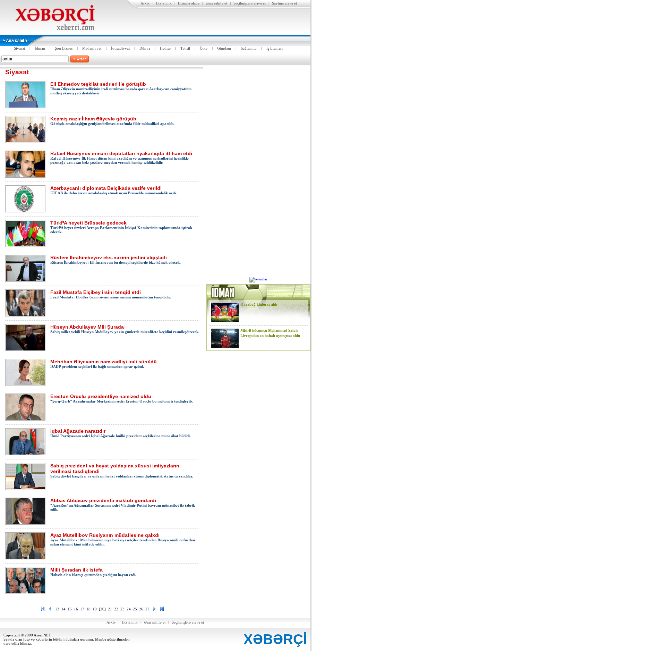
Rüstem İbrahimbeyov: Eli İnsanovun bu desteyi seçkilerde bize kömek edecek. (115, 259)
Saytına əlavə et (284, 3)
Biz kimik (164, 3)
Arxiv (145, 3)
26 (141, 609)
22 (116, 609)
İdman (40, 48)
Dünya (144, 48)
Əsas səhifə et (216, 3)
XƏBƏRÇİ (275, 639)
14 (63, 609)
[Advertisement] (258, 171)
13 (57, 609)
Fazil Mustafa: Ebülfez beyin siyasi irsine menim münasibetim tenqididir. (110, 294)
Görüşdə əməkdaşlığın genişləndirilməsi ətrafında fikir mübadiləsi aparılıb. (112, 121)
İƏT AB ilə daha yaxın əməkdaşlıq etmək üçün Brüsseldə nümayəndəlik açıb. (113, 190)
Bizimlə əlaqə (188, 3)
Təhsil (185, 48)
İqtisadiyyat (120, 48)
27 (147, 609)
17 (82, 609)
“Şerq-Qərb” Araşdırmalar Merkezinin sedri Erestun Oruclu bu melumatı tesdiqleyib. (121, 398)
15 (70, 609)
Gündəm (224, 48)
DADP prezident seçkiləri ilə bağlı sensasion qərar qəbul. (103, 364)
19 (95, 609)
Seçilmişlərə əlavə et (249, 3)
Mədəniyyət (91, 48)
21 (110, 609)
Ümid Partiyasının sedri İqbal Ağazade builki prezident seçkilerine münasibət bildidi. (120, 433)
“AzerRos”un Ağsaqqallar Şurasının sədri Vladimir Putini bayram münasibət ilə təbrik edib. (122, 505)
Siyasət (19, 48)
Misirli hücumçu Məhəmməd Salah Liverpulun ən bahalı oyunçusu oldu (270, 333)
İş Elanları (274, 48)
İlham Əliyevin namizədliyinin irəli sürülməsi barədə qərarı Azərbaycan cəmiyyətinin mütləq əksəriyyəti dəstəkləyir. (120, 88)
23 (122, 609)
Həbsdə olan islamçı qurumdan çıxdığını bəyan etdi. (93, 572)
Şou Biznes (63, 48)
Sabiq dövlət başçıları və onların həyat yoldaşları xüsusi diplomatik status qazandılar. (121, 470)
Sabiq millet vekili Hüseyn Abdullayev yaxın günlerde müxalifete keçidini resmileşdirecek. (124, 329)
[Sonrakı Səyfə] (154, 610)
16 (76, 609)
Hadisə (165, 48)
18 (88, 609)
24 (129, 609)
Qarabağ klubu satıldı (258, 304)
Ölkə (203, 48)
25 (135, 609)
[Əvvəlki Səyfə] (50, 610)
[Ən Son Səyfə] (162, 610)
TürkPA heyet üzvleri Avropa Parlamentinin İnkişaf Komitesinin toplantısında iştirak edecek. (121, 227)
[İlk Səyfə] (42, 610)
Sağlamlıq (249, 48)
